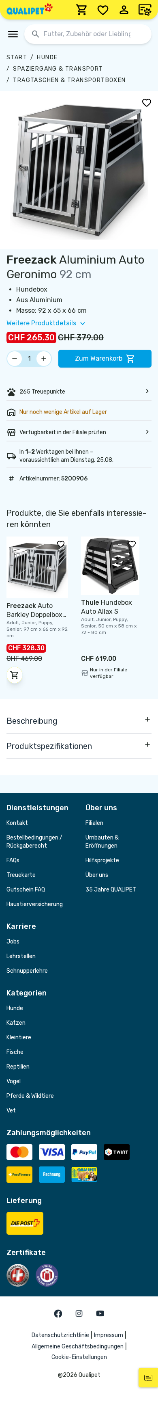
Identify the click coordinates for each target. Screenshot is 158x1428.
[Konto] (123, 9)
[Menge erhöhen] (43, 358)
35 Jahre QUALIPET (110, 889)
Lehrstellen (21, 956)
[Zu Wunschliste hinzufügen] (147, 102)
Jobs (12, 941)
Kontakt (17, 823)
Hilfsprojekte (102, 860)
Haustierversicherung (34, 904)
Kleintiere (18, 1037)
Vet (11, 1110)
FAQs (12, 860)
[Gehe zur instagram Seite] (79, 1313)
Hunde (47, 57)
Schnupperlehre (27, 970)
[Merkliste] (102, 9)
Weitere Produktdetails (41, 323)
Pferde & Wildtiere (30, 1096)
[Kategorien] (12, 34)
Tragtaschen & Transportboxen (69, 80)
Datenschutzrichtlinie (60, 1335)
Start (16, 57)
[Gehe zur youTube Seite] (100, 1313)
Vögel (13, 1081)
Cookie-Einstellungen (79, 1357)
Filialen (94, 823)
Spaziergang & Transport (58, 68)
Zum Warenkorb (98, 358)
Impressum (108, 1335)
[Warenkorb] (81, 9)
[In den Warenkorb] (14, 675)
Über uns (96, 875)
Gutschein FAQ (25, 889)
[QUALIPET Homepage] (29, 9)
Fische (14, 1052)
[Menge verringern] (14, 358)
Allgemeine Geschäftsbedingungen (78, 1346)
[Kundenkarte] (145, 9)
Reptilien (18, 1066)
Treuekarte (21, 875)
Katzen (16, 1022)
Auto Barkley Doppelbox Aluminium (34, 614)
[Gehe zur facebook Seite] (58, 1313)
